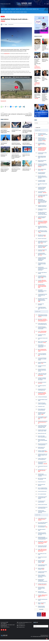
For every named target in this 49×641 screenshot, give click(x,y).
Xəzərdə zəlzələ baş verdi (42, 491)
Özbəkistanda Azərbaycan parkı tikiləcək (42, 209)
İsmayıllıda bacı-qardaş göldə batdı (42, 335)
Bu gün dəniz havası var (42, 481)
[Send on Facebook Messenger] (12, 107)
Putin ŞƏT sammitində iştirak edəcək (42, 600)
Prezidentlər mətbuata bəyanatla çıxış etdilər (41, 181)
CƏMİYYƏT (17, 9)
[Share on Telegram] (21, 107)
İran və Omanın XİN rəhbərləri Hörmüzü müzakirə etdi (42, 523)
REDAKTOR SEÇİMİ (29, 9)
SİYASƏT (9, 9)
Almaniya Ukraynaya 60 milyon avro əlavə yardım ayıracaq (42, 370)
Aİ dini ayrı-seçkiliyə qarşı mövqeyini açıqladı (42, 451)
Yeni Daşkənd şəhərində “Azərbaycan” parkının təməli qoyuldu (42, 134)
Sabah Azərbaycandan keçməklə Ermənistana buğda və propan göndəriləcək (42, 538)
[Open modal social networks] (24, 107)
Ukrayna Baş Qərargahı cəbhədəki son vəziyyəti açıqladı (42, 264)
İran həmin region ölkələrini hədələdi (42, 273)
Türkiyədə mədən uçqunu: (42, 584)
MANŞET (2, 9)
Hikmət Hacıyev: (42, 222)
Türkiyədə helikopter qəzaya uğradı (42, 400)
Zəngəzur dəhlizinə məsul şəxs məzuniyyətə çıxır (42, 459)
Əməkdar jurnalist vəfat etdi (42, 504)
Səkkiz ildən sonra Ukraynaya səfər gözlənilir (42, 592)
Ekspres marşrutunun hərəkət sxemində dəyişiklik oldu (5, 170)
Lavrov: (42, 332)
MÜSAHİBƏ (34, 9)
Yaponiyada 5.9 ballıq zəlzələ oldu (42, 338)
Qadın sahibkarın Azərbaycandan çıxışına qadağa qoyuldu (5, 131)
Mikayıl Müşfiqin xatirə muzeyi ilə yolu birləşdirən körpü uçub (37, 47)
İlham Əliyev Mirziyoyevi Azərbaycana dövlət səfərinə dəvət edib (42, 177)
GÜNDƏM (5, 9)
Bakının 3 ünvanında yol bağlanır (42, 603)
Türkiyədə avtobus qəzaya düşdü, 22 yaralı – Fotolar (42, 430)
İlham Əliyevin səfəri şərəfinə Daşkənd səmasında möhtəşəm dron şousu (42, 300)
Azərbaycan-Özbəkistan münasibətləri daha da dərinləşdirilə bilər (42, 188)
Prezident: (42, 149)
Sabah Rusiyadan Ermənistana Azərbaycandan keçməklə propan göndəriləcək (42, 268)
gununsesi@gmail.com (21, 625)
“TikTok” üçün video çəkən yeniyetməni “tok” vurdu (42, 374)
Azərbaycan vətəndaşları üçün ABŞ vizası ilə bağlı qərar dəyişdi (27, 131)
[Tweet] (17, 107)
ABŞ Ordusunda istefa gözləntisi (41, 485)
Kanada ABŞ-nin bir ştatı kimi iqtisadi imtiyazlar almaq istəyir (42, 242)
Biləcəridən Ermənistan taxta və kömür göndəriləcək (16, 170)
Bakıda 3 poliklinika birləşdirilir (41, 569)
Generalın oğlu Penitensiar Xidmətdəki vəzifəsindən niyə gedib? (45, 48)
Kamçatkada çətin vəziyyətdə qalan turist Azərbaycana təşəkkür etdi (42, 246)
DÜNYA (21, 9)
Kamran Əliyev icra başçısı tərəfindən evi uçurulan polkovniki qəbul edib (37, 63)
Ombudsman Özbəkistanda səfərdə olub (42, 250)
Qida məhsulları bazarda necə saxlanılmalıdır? (42, 526)
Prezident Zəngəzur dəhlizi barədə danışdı (42, 153)
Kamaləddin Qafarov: (42, 286)
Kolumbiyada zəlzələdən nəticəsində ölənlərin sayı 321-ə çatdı (42, 533)
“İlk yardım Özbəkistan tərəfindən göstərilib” (41, 173)
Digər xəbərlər (41, 609)
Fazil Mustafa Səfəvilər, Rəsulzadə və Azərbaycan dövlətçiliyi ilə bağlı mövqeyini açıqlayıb (45, 97)
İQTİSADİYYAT (13, 9)
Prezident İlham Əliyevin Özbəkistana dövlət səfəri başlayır (42, 277)
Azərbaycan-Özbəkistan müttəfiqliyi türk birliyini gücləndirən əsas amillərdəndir (42, 259)
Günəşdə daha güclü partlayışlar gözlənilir (41, 607)
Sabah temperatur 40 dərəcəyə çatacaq (41, 448)
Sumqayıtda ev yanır (41, 406)
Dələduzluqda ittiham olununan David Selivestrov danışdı (37, 81)
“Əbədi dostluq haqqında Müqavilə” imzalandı (42, 217)
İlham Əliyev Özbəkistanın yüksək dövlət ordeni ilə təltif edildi (42, 227)
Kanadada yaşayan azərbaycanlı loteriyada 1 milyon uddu (42, 511)
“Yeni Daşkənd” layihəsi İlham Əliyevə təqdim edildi (42, 196)
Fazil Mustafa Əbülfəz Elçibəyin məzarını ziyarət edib (42, 254)
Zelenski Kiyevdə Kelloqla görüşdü (42, 363)
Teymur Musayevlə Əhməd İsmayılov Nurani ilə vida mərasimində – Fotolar (42, 426)
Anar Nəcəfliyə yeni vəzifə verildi (42, 554)
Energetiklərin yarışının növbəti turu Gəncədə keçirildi (41, 413)
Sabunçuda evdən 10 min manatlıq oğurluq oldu (42, 389)
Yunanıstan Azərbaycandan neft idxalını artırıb (42, 572)
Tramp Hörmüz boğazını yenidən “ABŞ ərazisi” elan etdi (42, 308)
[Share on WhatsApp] (2, 107)
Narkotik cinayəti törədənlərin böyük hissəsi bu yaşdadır (42, 475)
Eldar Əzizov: (42, 320)
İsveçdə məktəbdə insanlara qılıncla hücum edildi (42, 565)
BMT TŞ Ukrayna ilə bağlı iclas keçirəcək (42, 479)
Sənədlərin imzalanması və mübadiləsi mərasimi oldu (42, 206)
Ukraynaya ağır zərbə (42, 470)
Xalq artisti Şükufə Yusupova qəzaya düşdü (42, 418)
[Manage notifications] (47, 639)
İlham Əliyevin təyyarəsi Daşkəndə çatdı (42, 235)
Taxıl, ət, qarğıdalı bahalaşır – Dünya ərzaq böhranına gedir (42, 488)
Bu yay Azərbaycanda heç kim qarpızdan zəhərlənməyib (42, 463)
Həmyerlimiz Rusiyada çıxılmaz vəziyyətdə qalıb (42, 403)
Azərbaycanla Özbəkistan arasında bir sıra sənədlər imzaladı (42, 359)
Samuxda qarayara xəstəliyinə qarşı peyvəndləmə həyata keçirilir (42, 580)
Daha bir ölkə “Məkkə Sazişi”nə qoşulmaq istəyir (42, 436)
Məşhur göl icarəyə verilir (42, 433)
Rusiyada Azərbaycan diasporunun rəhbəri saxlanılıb (41, 561)
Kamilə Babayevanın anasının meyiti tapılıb (44, 79)
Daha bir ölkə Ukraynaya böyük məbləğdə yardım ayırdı (42, 157)
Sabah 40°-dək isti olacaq (42, 238)
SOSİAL (37, 9)
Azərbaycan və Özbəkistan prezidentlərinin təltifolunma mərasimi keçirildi (42, 165)
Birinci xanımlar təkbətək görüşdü (42, 170)
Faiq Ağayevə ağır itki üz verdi (42, 386)
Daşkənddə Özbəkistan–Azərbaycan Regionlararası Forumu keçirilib (42, 328)
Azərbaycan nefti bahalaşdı (42, 396)
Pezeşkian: (42, 281)
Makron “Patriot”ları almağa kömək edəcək (42, 342)
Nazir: (42, 350)
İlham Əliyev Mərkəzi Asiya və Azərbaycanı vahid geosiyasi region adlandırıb (42, 213)
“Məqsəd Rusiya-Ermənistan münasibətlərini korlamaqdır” (42, 315)
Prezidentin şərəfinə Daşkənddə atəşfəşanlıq (42, 144)
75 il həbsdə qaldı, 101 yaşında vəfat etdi (41, 501)
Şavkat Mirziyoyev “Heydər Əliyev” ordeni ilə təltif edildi (42, 231)
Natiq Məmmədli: (42, 393)
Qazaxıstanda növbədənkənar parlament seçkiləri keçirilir (42, 291)
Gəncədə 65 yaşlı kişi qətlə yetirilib (42, 557)
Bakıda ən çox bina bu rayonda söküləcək (45, 60)
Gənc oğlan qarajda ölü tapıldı (41, 530)
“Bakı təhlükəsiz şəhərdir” (42, 383)
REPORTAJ (24, 9)
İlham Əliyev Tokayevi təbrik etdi (42, 184)
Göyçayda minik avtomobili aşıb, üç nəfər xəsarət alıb (42, 546)
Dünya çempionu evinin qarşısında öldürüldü (41, 409)
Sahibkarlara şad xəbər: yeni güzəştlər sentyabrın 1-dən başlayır (42, 455)
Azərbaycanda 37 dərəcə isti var (42, 467)
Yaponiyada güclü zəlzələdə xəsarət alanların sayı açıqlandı (42, 295)
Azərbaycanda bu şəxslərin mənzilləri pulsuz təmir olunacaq (42, 497)
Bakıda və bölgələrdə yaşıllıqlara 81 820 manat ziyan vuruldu (42, 576)
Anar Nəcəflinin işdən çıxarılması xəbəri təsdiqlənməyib (37, 96)
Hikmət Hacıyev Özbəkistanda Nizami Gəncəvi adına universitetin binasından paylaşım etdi (42, 201)
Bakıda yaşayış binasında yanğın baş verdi (42, 161)
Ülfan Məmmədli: (42, 542)
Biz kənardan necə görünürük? (41, 304)
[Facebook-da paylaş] (6, 107)
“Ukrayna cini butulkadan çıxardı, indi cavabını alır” (42, 354)
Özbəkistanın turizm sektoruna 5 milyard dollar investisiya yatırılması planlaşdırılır (42, 139)
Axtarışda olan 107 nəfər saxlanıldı (42, 366)
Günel (6, 24)
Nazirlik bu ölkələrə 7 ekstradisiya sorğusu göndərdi (41, 588)
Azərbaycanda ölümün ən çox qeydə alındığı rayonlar (42, 508)
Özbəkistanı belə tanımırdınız (42, 422)
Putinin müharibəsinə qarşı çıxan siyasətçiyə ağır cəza (42, 324)
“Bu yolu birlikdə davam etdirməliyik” (42, 192)
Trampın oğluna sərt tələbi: (42, 519)
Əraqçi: (42, 550)
